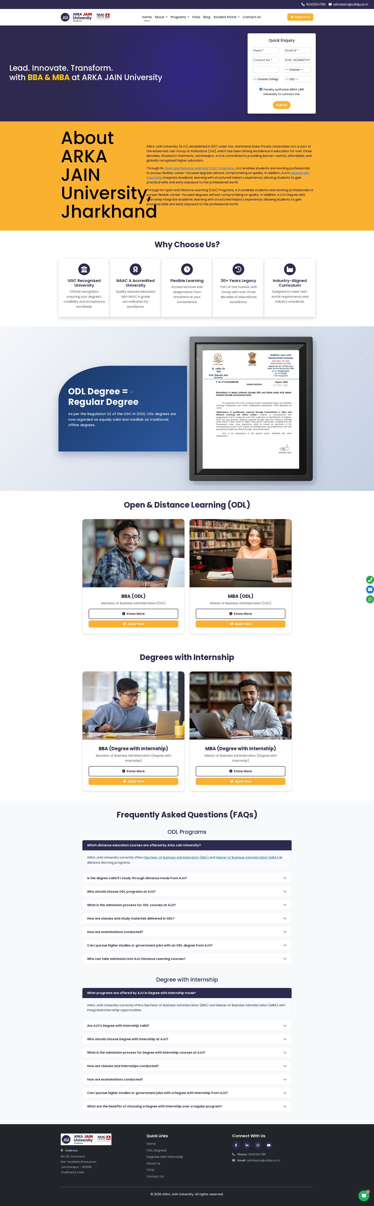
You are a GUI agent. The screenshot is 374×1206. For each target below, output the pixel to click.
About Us (153, 1163)
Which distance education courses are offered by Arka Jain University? (144, 845)
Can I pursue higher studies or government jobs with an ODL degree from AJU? (150, 945)
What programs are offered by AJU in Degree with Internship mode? (141, 993)
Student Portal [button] (225, 17)
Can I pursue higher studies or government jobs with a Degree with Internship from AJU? (157, 1093)
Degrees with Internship (164, 1157)
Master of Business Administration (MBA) (247, 857)
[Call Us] (370, 580)
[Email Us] (370, 589)
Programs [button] (179, 17)
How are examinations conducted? (115, 932)
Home (147, 17)
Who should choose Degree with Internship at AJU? (127, 1039)
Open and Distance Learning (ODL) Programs (199, 168)
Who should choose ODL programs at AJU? (121, 891)
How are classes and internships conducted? (123, 1066)
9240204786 (315, 4)
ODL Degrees (156, 1150)
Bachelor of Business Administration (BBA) (176, 857)
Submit (281, 105)
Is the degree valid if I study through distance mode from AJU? (137, 878)
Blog (206, 17)
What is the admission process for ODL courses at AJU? (131, 905)
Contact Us (252, 17)
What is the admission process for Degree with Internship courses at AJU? (146, 1052)
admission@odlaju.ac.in (350, 4)
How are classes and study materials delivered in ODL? (131, 918)
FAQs (196, 17)
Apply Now (302, 17)
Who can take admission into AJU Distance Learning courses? (136, 959)
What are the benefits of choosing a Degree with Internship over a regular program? (154, 1106)
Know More (136, 613)
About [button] (160, 17)
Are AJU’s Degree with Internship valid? (118, 1025)
